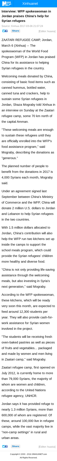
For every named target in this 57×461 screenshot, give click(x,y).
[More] (15, 31)
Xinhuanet (30, 4)
